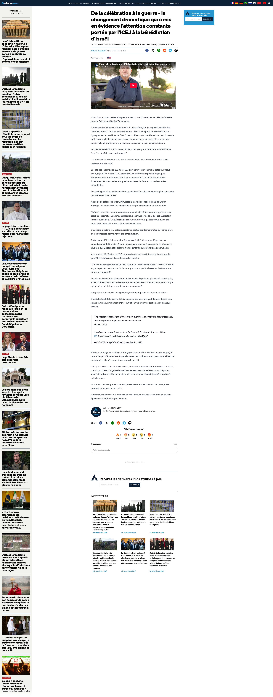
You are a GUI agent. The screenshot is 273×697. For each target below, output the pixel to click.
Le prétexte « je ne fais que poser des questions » (15, 360)
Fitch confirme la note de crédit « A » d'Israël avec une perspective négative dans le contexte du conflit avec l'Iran (15, 439)
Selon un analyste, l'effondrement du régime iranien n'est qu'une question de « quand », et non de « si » (16, 686)
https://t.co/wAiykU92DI (108, 336)
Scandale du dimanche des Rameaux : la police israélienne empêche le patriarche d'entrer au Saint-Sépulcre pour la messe (15, 604)
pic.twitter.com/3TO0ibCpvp (133, 336)
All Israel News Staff (98, 51)
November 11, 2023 (132, 342)
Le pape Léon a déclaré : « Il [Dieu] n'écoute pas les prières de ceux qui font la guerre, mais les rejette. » (16, 231)
